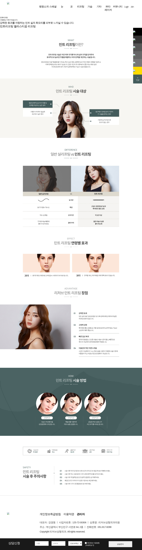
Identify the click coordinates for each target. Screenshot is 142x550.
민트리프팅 (6, 26)
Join (132, 6)
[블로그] (137, 39)
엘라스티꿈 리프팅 (25, 26)
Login (126, 6)
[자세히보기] (90, 545)
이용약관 (69, 514)
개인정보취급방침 (50, 514)
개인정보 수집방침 (93, 543)
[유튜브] (137, 63)
